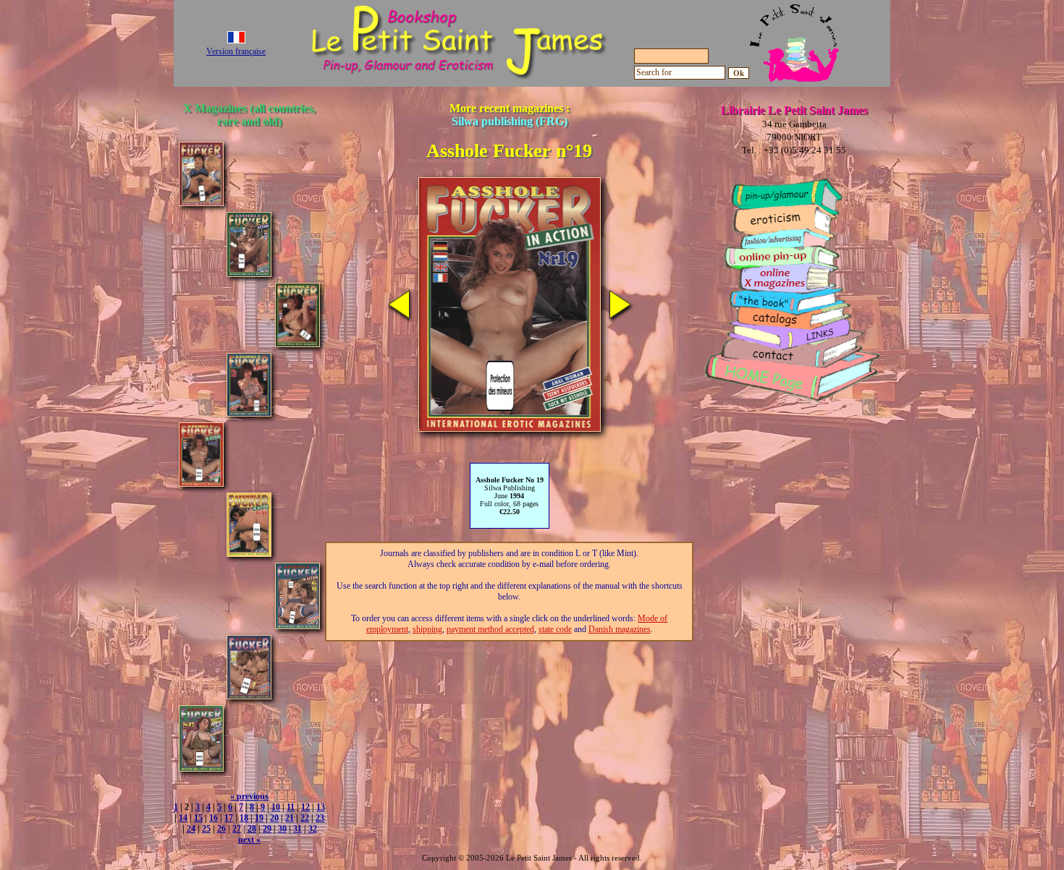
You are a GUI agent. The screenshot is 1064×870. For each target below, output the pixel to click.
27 (236, 829)
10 (275, 807)
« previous (249, 796)
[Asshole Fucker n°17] (297, 343)
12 (305, 807)
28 (252, 829)
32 (312, 829)
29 (267, 829)
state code (555, 629)
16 (213, 818)
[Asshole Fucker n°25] (297, 625)
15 (198, 818)
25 (206, 829)
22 (304, 818)
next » (249, 840)
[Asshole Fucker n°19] (201, 483)
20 (274, 818)
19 (259, 818)
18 (244, 818)
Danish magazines (619, 629)
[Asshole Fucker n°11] (201, 202)
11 (291, 807)
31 (297, 829)
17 (228, 818)
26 (221, 829)
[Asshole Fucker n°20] (249, 553)
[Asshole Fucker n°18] (249, 412)
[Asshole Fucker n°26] (249, 695)
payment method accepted (490, 629)
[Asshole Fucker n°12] (249, 273)
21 (289, 818)
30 (282, 829)
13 (320, 807)
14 (183, 818)
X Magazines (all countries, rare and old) (249, 114)
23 (320, 818)
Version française (236, 51)
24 (191, 829)
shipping (427, 629)
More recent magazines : (509, 114)
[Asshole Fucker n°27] (201, 768)
